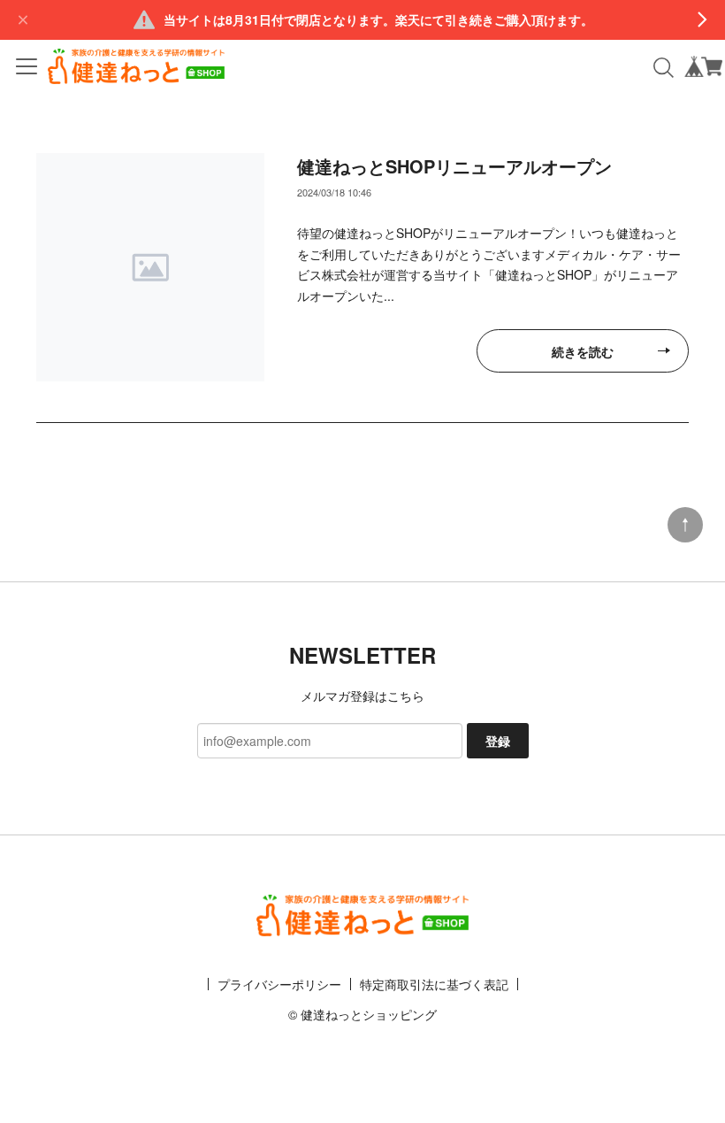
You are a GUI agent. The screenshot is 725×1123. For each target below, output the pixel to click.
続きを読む (583, 351)
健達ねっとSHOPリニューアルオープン (454, 166)
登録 (497, 741)
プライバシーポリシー (279, 984)
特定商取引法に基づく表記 (434, 984)
